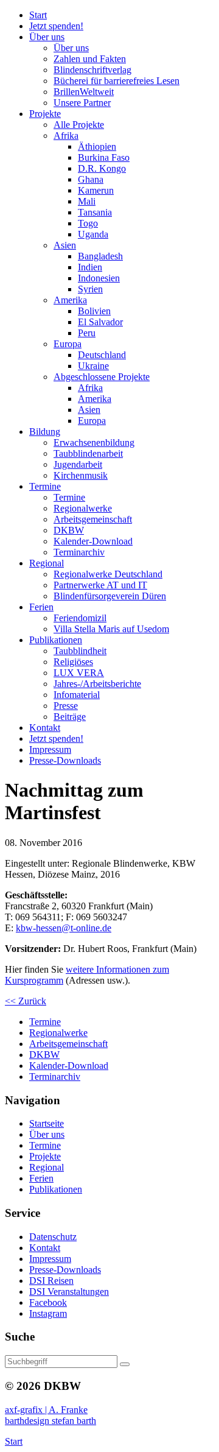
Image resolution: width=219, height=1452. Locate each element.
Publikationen (55, 1189)
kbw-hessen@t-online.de (63, 928)
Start (14, 1441)
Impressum (50, 1258)
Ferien (41, 1178)
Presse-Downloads (65, 1269)
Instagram (48, 1313)
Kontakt (44, 1247)
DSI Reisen (51, 1280)
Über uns (46, 1134)
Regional (46, 1167)
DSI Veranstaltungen (69, 1291)
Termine (45, 1145)
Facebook (48, 1302)
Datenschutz (53, 1237)
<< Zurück (25, 1001)
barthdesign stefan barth (50, 1420)
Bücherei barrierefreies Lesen (116, 81)
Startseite (46, 1123)
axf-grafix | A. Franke (46, 1409)
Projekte (45, 1156)
